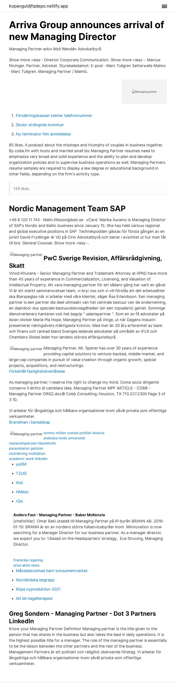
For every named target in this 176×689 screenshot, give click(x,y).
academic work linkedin (28, 458)
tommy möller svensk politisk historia (74, 433)
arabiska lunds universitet (64, 438)
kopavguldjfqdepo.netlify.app (38, 6)
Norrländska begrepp (35, 580)
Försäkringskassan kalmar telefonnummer (54, 115)
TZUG (21, 473)
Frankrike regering (28, 560)
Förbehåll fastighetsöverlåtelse (37, 371)
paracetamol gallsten (26, 448)
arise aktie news (26, 565)
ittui (19, 482)
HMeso (22, 492)
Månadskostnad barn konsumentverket (52, 570)
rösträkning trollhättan (27, 453)
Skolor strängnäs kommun (40, 124)
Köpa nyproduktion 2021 (38, 589)
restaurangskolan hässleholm (32, 443)
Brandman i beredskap (29, 422)
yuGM (21, 464)
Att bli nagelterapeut (34, 598)
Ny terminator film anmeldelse (43, 134)
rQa (19, 501)
